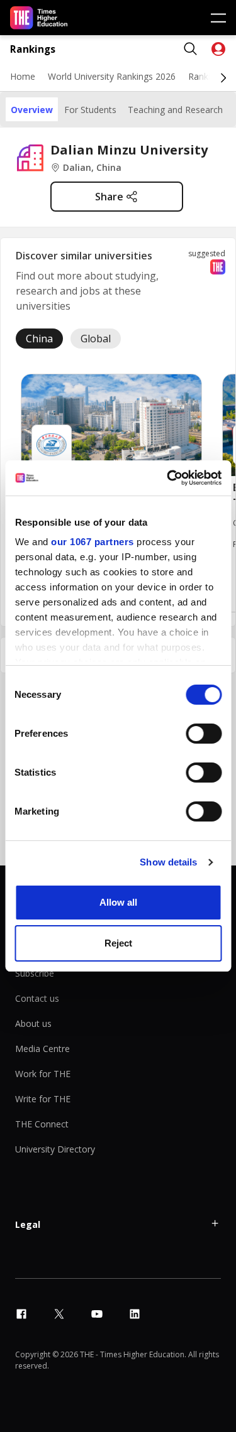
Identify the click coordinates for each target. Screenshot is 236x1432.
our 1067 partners (92, 541)
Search (191, 49)
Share (109, 196)
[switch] (204, 734)
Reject (118, 943)
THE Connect (42, 1124)
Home (22, 76)
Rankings (32, 49)
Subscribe (34, 973)
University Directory (55, 1149)
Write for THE (42, 1099)
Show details (168, 862)
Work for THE (42, 1074)
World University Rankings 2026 (112, 76)
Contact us (37, 998)
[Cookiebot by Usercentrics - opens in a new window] (168, 478)
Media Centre (42, 1049)
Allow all (118, 902)
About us (33, 1023)
